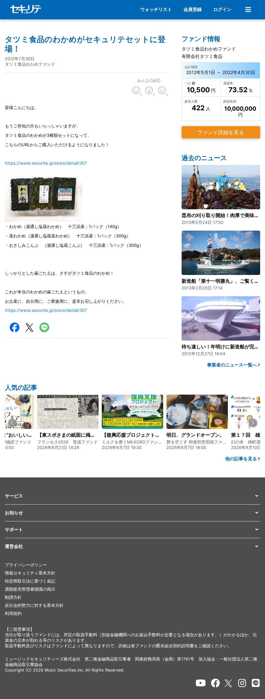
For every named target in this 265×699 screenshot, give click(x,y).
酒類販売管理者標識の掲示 (30, 589)
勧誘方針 (13, 597)
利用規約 (13, 613)
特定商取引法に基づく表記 (30, 581)
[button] (12, 423)
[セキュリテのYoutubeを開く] (201, 683)
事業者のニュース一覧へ (232, 364)
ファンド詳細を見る (220, 132)
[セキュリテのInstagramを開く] (242, 683)
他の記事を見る (241, 458)
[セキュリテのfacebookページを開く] (215, 683)
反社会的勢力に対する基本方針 (34, 605)
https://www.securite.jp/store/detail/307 (46, 163)
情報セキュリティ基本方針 (30, 573)
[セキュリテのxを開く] (229, 683)
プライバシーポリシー (26, 564)
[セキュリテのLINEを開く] (256, 683)
